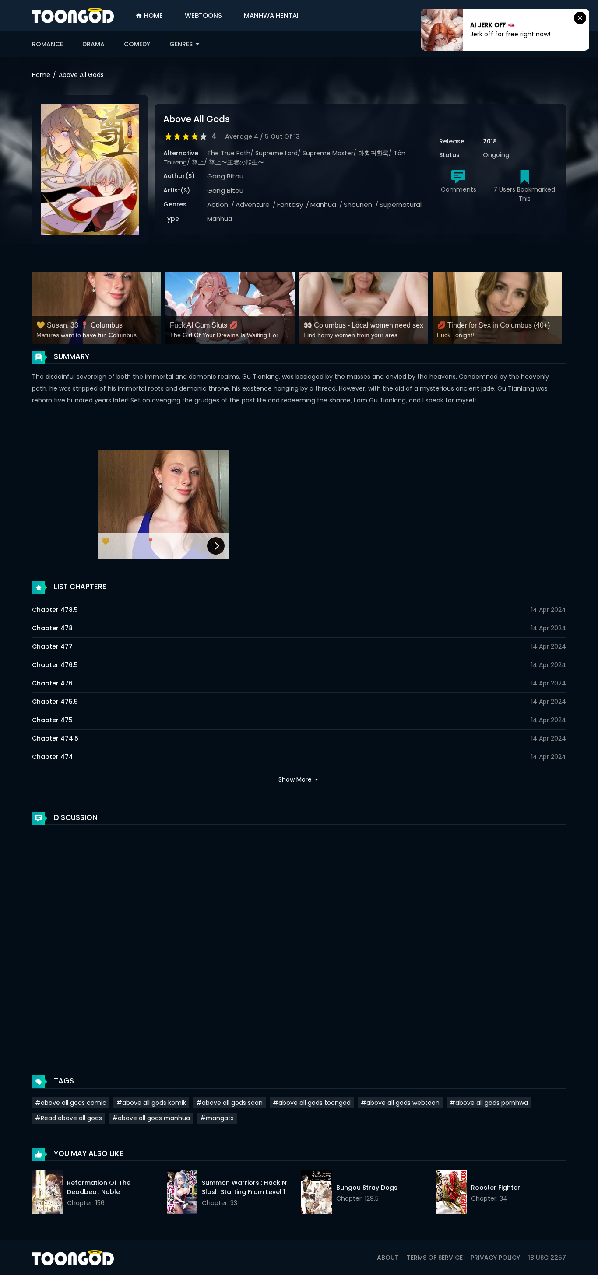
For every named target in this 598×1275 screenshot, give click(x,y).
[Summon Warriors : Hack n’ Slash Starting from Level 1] (182, 1193)
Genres (181, 44)
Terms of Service (435, 1257)
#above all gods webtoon (400, 1102)
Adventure (253, 204)
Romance (47, 44)
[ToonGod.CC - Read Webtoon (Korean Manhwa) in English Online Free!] (73, 15)
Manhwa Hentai (271, 15)
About (388, 1257)
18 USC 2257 (547, 1257)
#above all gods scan (229, 1102)
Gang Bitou (225, 176)
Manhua (323, 204)
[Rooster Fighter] (451, 1193)
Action (217, 204)
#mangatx (217, 1118)
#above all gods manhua (151, 1118)
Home (152, 15)
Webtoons (203, 15)
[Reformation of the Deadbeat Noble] (47, 1193)
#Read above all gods (68, 1118)
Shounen (358, 204)
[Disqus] (299, 941)
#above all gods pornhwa (489, 1102)
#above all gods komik (151, 1102)
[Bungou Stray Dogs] (316, 1193)
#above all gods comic (70, 1102)
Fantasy (290, 204)
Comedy (137, 44)
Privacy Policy (495, 1257)
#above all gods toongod (312, 1102)
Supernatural (401, 204)
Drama (93, 44)
